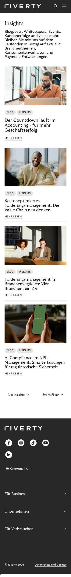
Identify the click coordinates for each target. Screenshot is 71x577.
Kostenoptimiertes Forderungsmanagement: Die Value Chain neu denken (32, 205)
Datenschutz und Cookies (50, 564)
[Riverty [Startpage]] (23, 6)
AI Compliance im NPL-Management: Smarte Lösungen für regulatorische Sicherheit (35, 362)
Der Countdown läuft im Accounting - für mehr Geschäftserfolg (30, 125)
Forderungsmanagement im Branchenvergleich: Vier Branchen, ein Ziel (30, 284)
